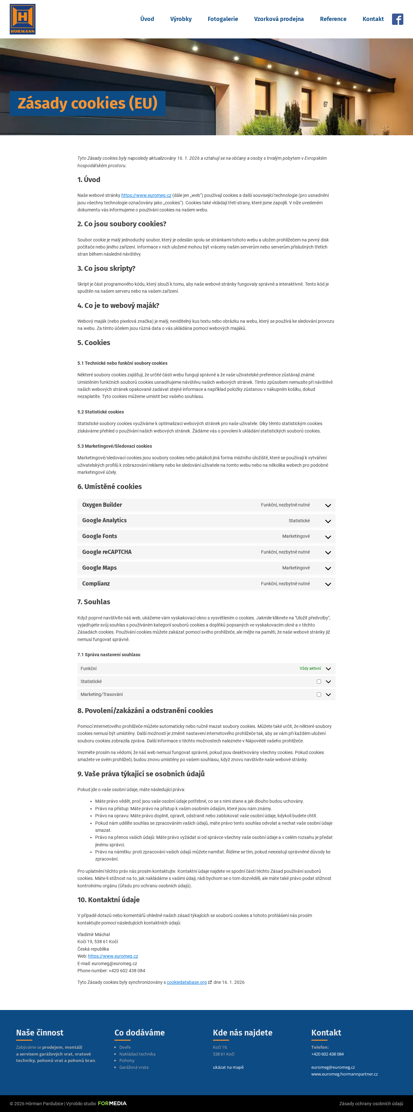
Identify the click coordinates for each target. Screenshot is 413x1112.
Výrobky (181, 19)
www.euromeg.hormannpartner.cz (344, 1074)
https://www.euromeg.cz (146, 195)
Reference (333, 19)
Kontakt (373, 19)
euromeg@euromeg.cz (333, 1067)
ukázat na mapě (228, 1067)
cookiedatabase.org (187, 982)
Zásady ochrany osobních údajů (371, 1103)
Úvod (147, 19)
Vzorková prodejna (279, 19)
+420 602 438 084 (327, 1054)
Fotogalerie (223, 19)
